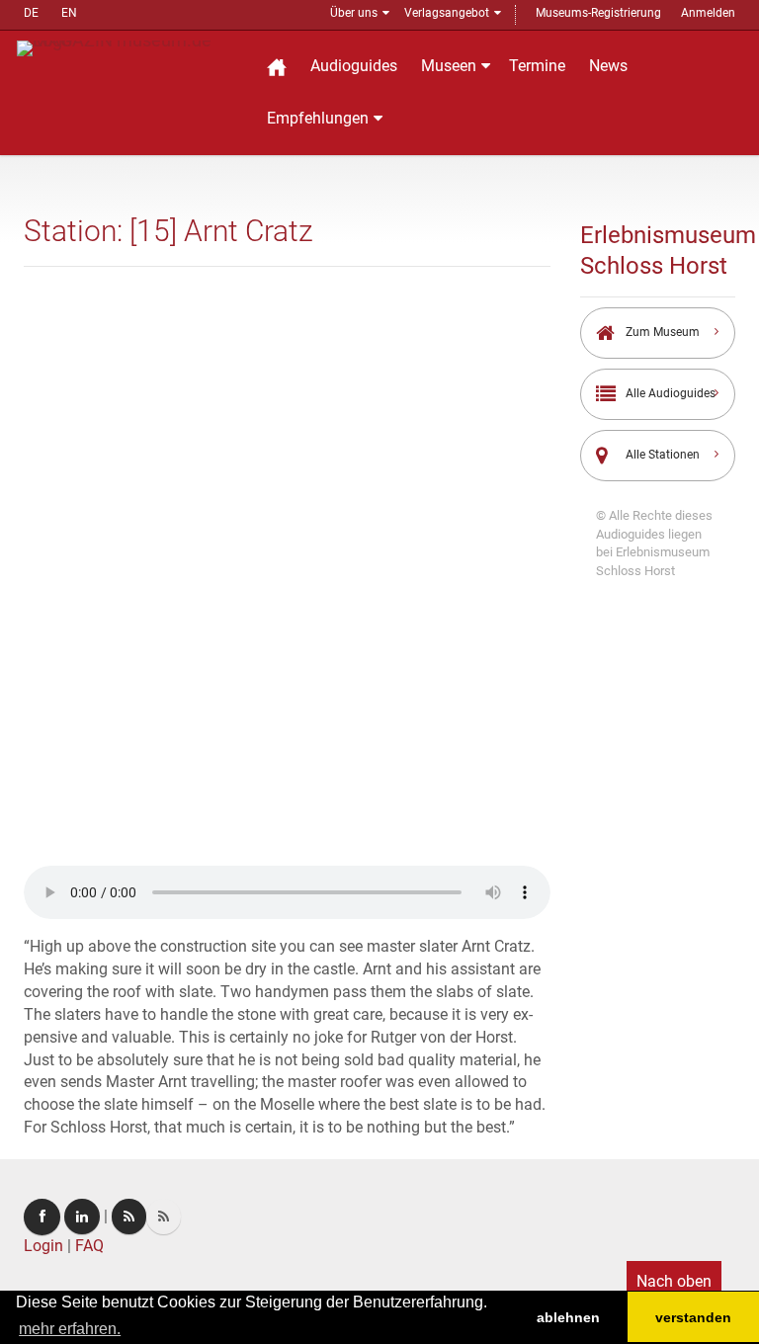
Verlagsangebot (446, 13)
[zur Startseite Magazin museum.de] (128, 47)
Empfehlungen (318, 118)
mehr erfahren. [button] (70, 1328)
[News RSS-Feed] (163, 1216)
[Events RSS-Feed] (129, 1216)
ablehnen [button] (568, 1317)
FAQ (89, 1245)
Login (43, 1245)
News (608, 65)
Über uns (354, 13)
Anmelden (708, 13)
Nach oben (674, 1281)
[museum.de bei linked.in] (82, 1216)
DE (31, 13)
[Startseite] (276, 67)
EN (69, 13)
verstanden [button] (693, 1317)
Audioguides (353, 65)
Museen (448, 65)
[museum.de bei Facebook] (42, 1217)
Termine (537, 65)
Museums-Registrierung (598, 13)
